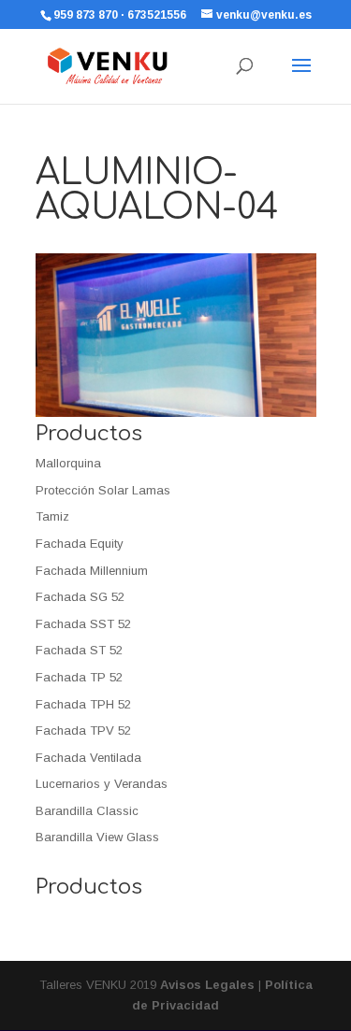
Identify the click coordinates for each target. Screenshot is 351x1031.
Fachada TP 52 (79, 677)
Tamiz (52, 516)
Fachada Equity (80, 544)
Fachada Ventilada (88, 758)
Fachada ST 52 (79, 650)
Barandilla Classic (87, 811)
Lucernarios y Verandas (102, 784)
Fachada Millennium (92, 571)
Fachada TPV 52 (83, 730)
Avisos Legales (207, 985)
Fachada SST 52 (83, 624)
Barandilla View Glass (97, 837)
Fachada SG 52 (80, 597)
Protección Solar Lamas (103, 490)
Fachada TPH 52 (83, 704)
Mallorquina (68, 463)
